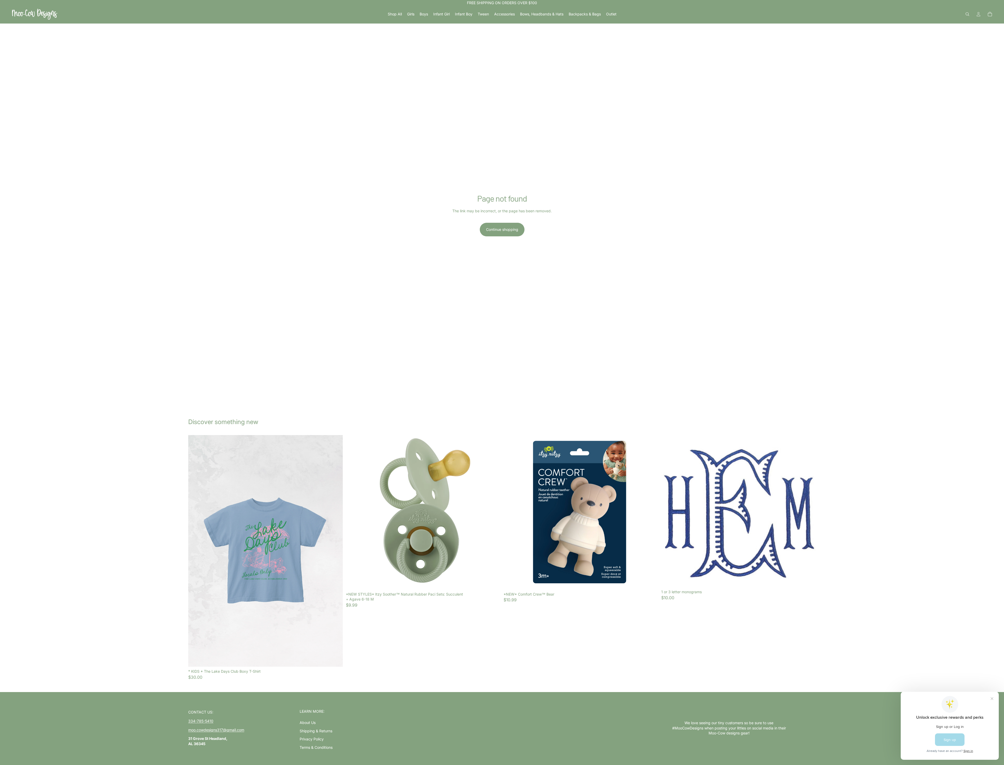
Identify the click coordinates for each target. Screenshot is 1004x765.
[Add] (492, 581)
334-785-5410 (200, 721)
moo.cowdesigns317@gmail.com (216, 730)
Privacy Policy (312, 739)
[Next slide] (335, 551)
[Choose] (334, 658)
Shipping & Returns (316, 731)
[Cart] (990, 14)
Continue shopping (502, 229)
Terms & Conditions (316, 747)
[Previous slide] (196, 551)
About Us (308, 722)
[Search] (967, 14)
